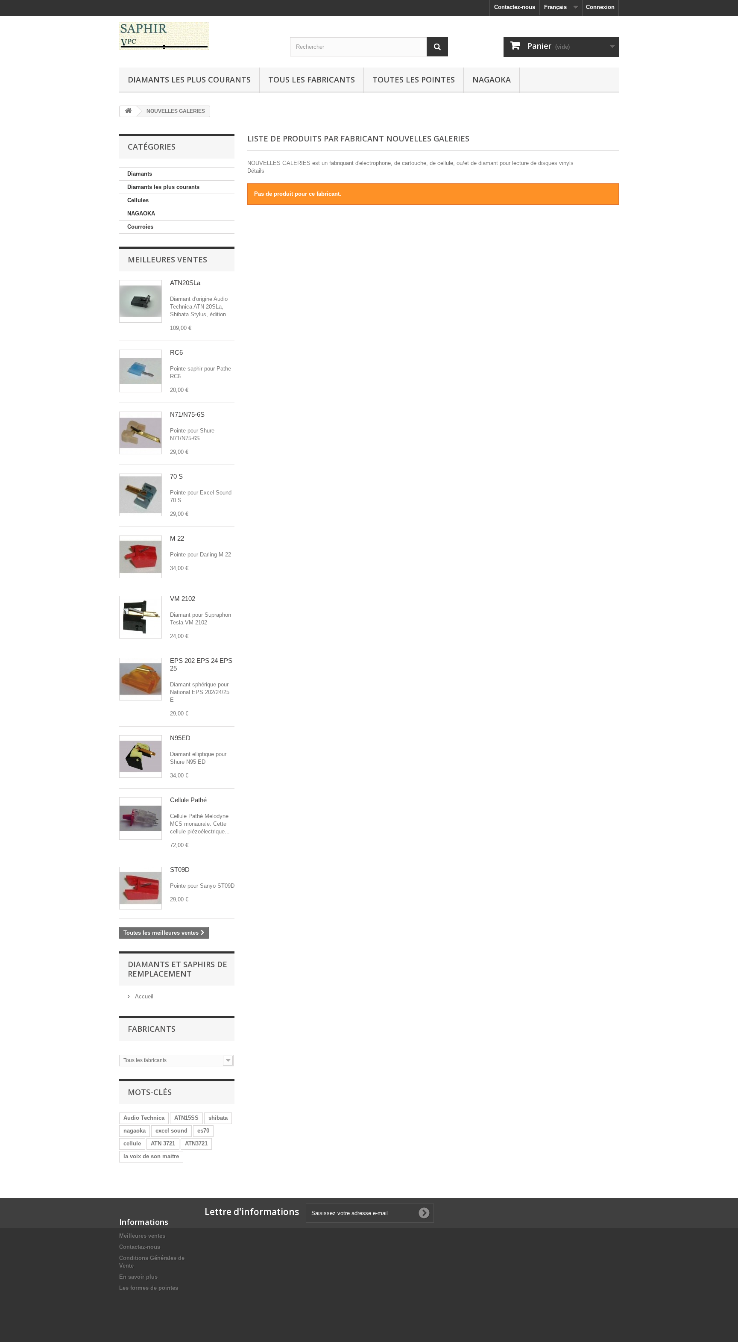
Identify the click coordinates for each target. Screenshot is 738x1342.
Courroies (140, 227)
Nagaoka (491, 79)
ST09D (180, 869)
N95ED (180, 738)
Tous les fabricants (311, 79)
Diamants (139, 174)
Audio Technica (143, 1118)
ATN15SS (186, 1118)
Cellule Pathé (188, 799)
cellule (132, 1143)
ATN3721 (196, 1143)
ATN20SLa (185, 282)
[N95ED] (140, 756)
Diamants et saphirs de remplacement (177, 969)
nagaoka (134, 1130)
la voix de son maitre (151, 1156)
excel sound (171, 1130)
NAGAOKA (141, 213)
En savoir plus (138, 1277)
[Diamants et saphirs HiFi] (198, 36)
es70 (203, 1130)
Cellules (138, 200)
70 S (176, 476)
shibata (218, 1118)
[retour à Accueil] (128, 111)
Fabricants (152, 1029)
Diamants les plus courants (189, 79)
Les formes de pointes (148, 1288)
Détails (255, 171)
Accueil (143, 996)
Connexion (600, 7)
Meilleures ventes (167, 259)
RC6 (176, 352)
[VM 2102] (140, 617)
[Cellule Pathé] (140, 818)
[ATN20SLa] (140, 301)
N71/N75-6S (187, 414)
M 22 (177, 538)
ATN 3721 (163, 1143)
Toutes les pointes (413, 79)
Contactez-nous (514, 7)
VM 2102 (182, 598)
